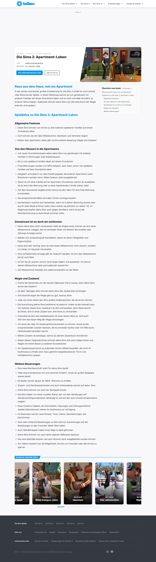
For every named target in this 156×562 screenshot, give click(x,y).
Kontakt (52, 532)
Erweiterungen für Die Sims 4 (62, 541)
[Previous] (18, 483)
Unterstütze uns (41, 532)
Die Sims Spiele (21, 523)
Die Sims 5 (85, 4)
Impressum (62, 532)
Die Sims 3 (60, 523)
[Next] (138, 483)
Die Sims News (68, 4)
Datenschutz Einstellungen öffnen (93, 532)
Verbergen (126, 88)
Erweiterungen (114, 4)
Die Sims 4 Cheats (41, 541)
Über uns (18, 532)
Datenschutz (114, 532)
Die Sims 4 (97, 4)
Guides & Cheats (133, 4)
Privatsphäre (74, 532)
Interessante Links (22, 541)
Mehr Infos (52, 73)
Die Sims (81, 523)
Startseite (20, 53)
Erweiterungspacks (44, 53)
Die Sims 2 (30, 53)
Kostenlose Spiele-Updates (86, 541)
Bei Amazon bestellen (29, 73)
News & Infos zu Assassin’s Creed (111, 541)
